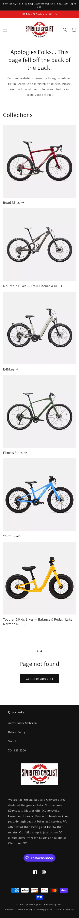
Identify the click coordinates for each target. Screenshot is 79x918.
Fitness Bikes (13, 452)
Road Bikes (11, 202)
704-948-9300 (17, 750)
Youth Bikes (12, 536)
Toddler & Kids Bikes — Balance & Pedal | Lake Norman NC (37, 621)
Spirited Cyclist (33, 904)
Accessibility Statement (23, 723)
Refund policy (25, 909)
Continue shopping (39, 678)
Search (12, 741)
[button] (5, 29)
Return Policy (17, 732)
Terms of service (65, 909)
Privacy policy (44, 909)
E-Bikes (8, 369)
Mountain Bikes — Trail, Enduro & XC (30, 286)
